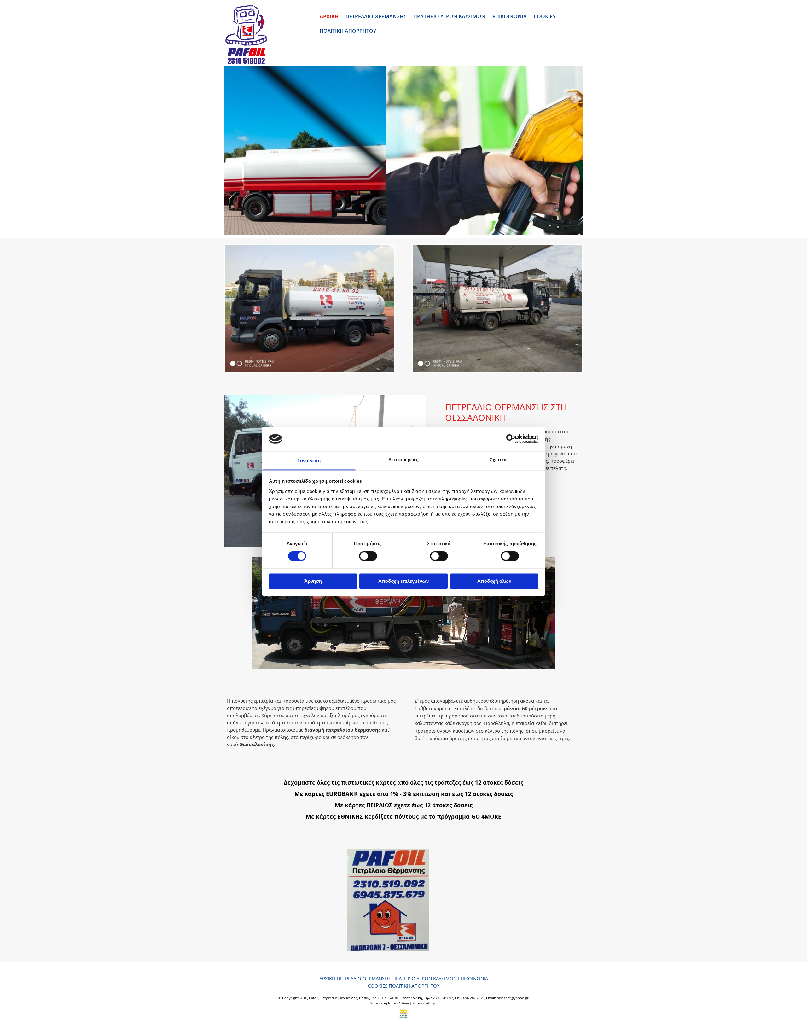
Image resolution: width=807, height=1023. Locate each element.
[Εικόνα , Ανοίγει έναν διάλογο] (403, 150)
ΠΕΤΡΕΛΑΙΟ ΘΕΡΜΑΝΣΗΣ (375, 16)
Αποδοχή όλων (494, 581)
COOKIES (544, 16)
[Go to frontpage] (265, 34)
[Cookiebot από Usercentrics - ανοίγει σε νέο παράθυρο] (510, 439)
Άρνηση (313, 581)
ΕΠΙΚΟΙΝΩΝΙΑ (509, 16)
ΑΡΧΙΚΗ (329, 16)
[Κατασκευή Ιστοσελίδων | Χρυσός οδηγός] (403, 1014)
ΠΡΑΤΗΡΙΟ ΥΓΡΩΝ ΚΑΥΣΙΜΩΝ (449, 16)
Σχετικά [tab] (498, 459)
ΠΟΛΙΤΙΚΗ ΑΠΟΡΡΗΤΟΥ (348, 30)
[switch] (368, 556)
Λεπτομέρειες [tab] (403, 459)
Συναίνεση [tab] (309, 460)
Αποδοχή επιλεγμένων (403, 581)
